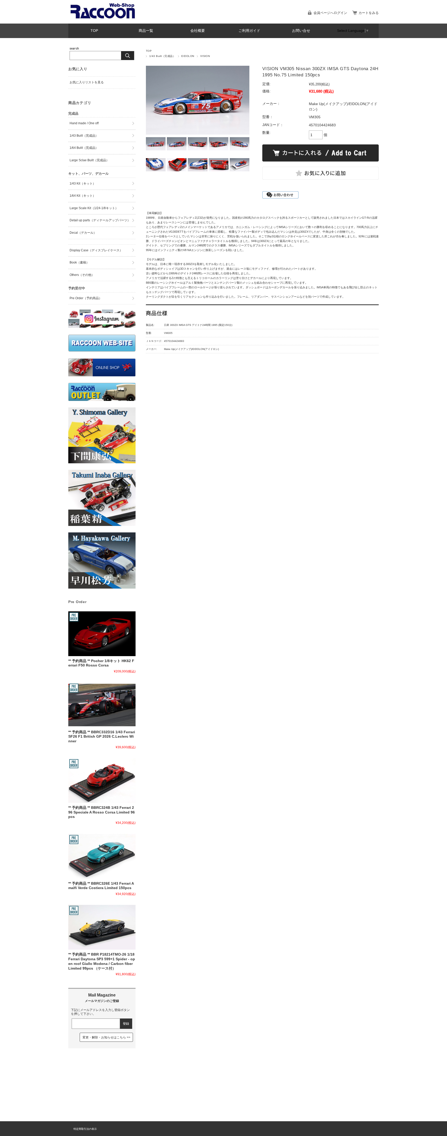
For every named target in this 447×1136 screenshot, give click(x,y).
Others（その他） (82, 275)
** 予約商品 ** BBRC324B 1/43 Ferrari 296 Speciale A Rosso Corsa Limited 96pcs (101, 812)
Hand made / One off (84, 123)
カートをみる (369, 13)
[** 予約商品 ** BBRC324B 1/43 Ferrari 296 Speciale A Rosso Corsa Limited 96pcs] (102, 780)
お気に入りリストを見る (87, 82)
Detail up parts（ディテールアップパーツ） (100, 220)
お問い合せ (301, 31)
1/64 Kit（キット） (83, 195)
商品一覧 (146, 31)
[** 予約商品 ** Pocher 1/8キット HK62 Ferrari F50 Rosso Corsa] (102, 633)
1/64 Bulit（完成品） (84, 148)
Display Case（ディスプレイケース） (96, 250)
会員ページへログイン (330, 13)
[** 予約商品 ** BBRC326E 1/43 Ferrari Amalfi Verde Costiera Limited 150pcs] (102, 856)
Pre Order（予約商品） (86, 298)
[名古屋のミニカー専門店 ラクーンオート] (103, 18)
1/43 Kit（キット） (83, 183)
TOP (94, 31)
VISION (205, 56)
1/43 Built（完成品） (162, 56)
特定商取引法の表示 (85, 1128)
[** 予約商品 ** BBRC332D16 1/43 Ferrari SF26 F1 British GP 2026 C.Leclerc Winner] (102, 705)
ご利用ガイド (249, 31)
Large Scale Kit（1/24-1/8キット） (94, 208)
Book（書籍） (79, 262)
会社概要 (197, 31)
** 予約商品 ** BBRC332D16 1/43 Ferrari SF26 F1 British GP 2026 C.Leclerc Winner (101, 736)
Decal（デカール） (83, 232)
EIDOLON (187, 56)
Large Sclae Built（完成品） (89, 160)
